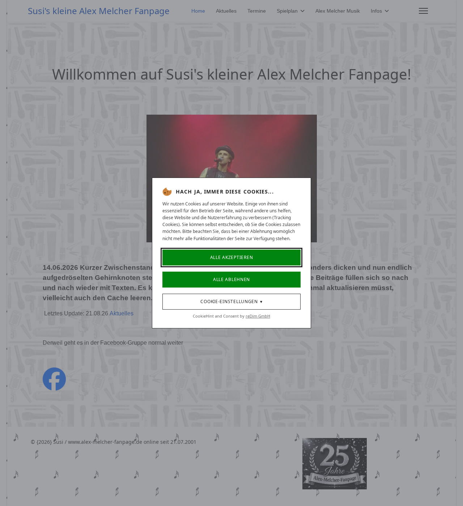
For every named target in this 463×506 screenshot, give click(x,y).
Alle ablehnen (231, 279)
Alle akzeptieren (231, 257)
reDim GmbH (258, 316)
